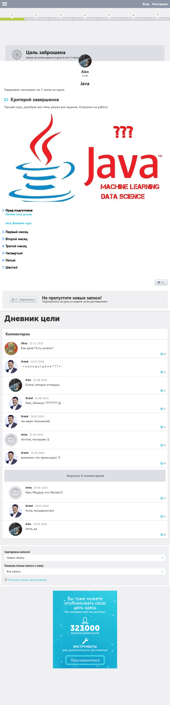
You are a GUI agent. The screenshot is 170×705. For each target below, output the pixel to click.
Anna (24, 434)
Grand (24, 361)
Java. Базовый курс (19, 223)
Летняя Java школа (19, 214)
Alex (28, 380)
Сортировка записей (17, 552)
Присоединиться (85, 660)
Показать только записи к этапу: (24, 565)
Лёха (24, 343)
